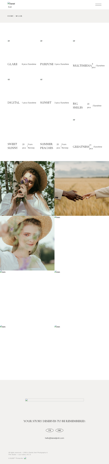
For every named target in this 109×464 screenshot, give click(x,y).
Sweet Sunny (13, 146)
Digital (14, 102)
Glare (12, 64)
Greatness (81, 147)
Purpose (46, 64)
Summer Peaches (46, 146)
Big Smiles (78, 105)
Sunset (45, 102)
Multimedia (82, 66)
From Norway (31, 146)
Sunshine (32, 64)
